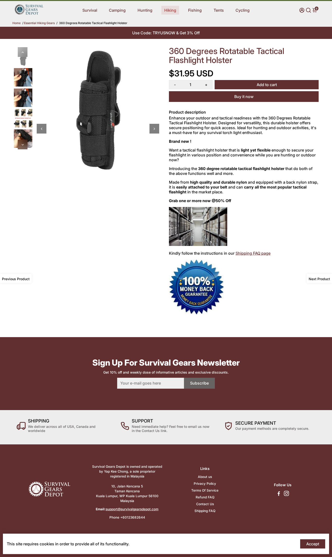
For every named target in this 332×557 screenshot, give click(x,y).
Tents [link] (219, 10)
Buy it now (243, 96)
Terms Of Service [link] (204, 490)
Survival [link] (89, 10)
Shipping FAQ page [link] (253, 253)
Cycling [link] (243, 10)
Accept (312, 543)
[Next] (22, 144)
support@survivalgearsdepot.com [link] (132, 509)
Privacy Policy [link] (205, 483)
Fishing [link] (195, 10)
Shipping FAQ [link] (204, 511)
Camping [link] (117, 10)
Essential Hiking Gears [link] (39, 23)
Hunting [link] (145, 10)
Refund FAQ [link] (205, 497)
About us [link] (205, 477)
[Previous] (22, 52)
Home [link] (16, 23)
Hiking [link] (170, 10)
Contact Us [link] (205, 504)
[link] (29, 13)
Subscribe (199, 383)
